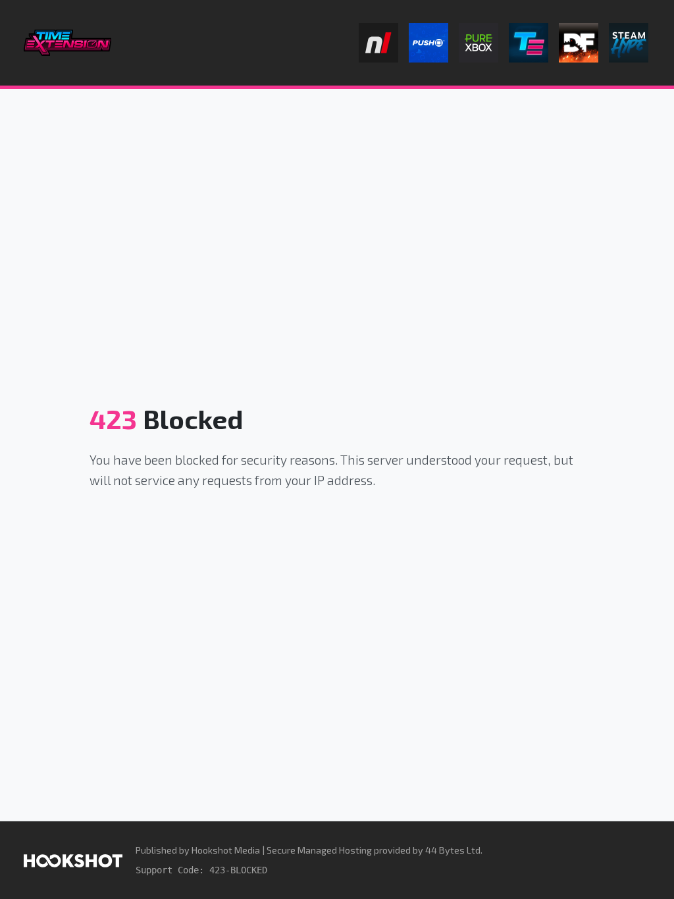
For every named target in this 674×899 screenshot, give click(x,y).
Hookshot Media (226, 850)
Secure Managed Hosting (319, 850)
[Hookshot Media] (73, 859)
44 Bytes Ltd (452, 850)
